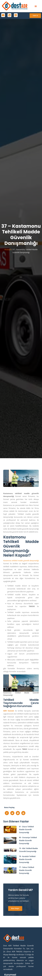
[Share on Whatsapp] (18, 813)
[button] (35, 6)
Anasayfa (7, 249)
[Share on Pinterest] (23, 813)
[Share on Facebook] (7, 813)
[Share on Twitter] (12, 813)
